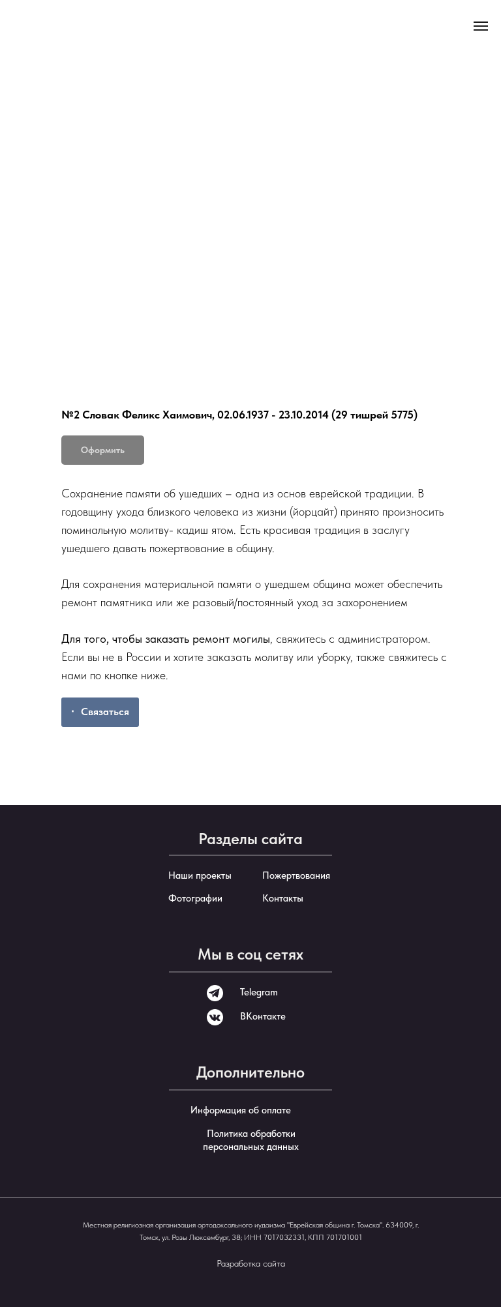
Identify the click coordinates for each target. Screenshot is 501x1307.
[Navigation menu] (481, 26)
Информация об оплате (240, 1110)
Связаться (105, 711)
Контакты (282, 898)
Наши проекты (200, 875)
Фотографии (195, 898)
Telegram (259, 992)
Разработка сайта (251, 1263)
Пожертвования (296, 875)
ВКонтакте (263, 1016)
